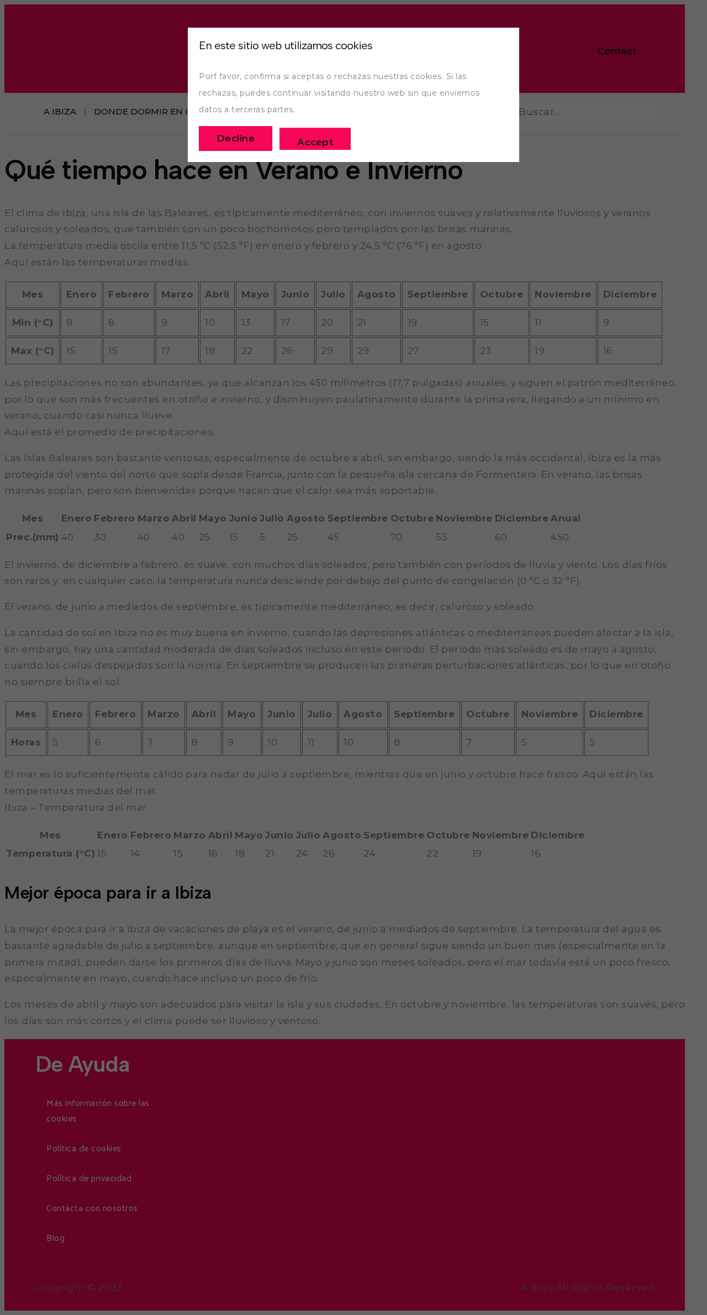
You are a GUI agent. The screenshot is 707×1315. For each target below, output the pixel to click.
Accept (315, 142)
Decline (236, 138)
